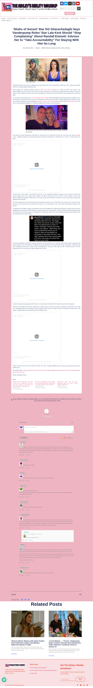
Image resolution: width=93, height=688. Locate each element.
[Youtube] (78, 3)
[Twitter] (66, 3)
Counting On (32, 18)
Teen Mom (65, 18)
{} (43, 431)
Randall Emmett (48, 399)
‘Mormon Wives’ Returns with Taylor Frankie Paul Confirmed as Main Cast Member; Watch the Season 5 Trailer (27, 643)
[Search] (79, 8)
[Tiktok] (74, 3)
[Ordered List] (34, 432)
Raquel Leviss (56, 399)
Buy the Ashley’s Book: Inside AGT (38, 667)
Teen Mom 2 (74, 18)
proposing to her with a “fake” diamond (46, 101)
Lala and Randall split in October (40, 97)
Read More (14, 653)
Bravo (14, 399)
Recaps (83, 18)
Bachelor (22, 18)
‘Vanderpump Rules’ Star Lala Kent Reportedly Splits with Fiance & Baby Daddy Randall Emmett (67, 383)
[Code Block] (40, 432)
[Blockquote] (38, 432)
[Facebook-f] (77, 685)
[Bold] (25, 432)
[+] (45, 431)
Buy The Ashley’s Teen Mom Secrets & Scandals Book (43, 670)
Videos (58, 400)
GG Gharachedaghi (33, 399)
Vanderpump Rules (56, 48)
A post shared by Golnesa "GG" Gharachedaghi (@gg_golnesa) (36, 361)
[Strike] (32, 432)
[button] (22, 600)
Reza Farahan (72, 399)
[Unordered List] (36, 432)
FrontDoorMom (32, 534)
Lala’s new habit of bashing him (49, 89)
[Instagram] (70, 3)
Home (3, 18)
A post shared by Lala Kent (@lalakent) (37, 299)
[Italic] (28, 432)
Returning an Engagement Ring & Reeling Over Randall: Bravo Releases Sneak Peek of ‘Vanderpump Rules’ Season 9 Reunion (45, 383)
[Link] (42, 432)
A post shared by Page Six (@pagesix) (37, 190)
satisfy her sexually (73, 101)
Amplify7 (11, 685)
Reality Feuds (64, 399)
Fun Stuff (54, 18)
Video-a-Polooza (65, 48)
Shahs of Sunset (41, 400)
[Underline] (30, 432)
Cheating (24, 399)
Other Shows (47, 48)
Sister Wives (44, 18)
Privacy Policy (33, 673)
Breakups (19, 399)
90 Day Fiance (12, 18)
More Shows (6, 20)
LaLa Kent (40, 399)
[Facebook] (62, 3)
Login (72, 422)
